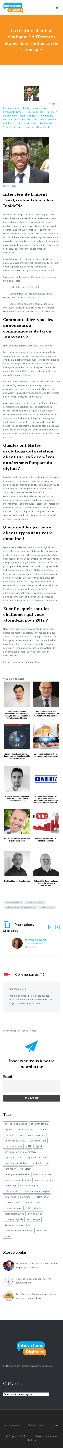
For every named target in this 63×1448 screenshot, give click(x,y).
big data (9, 1129)
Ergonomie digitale (13, 111)
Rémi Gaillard (16, 988)
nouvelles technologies (36, 1191)
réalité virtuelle (33, 1208)
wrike (7, 1236)
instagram (25, 1168)
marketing (10, 1185)
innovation (10, 1168)
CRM (28, 1146)
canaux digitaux (25, 1129)
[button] (50, 927)
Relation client (30, 119)
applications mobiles (16, 1123)
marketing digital (29, 1185)
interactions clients (43, 1174)
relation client (47, 907)
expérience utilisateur (16, 1163)
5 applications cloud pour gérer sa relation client (33, 1280)
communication (14, 902)
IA (47, 1163)
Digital (26, 108)
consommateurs (13, 1146)
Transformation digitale (37, 127)
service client (35, 1213)
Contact (55, 1425)
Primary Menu (57, 7)
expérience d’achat (36, 1157)
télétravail (42, 1230)
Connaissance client (15, 1140)
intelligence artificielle (17, 1174)
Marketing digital (29, 115)
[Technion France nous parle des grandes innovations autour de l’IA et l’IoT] (18, 943)
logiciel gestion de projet (18, 1179)
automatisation (39, 1123)
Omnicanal (47, 115)
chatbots (9, 1134)
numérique (10, 1196)
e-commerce (39, 108)
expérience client (14, 1157)
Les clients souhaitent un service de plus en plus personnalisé (37, 1265)
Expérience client (35, 111)
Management (10, 115)
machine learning (44, 1179)
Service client (47, 123)
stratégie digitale (14, 1219)
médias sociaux (12, 1191)
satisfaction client (14, 1213)
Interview (52, 111)
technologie (33, 1219)
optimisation (42, 1196)
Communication (11, 108)
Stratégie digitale (12, 127)
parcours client (12, 1202)
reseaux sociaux (13, 1208)
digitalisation (12, 1151)
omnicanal (25, 1196)
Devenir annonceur (13, 1425)
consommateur (38, 1140)
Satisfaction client (27, 123)
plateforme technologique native (20, 907)
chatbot (42, 1129)
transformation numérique (19, 1230)
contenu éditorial (35, 902)
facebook (36, 1163)
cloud (21, 1134)
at (25, 989)
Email (7, 1077)
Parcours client (11, 119)
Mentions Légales (36, 1425)
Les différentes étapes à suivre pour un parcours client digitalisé (36, 1296)
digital (38, 1146)
